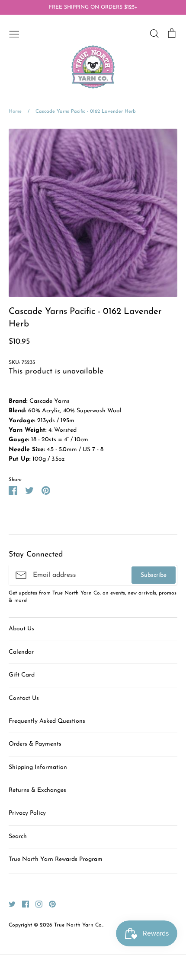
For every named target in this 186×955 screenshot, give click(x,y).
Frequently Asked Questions (47, 721)
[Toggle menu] (14, 33)
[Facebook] (22, 904)
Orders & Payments (35, 744)
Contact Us (24, 698)
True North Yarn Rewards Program (56, 859)
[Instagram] (35, 904)
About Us (21, 629)
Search (18, 836)
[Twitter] (9, 904)
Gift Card (22, 675)
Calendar (21, 652)
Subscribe (154, 575)
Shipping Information (38, 767)
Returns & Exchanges (37, 790)
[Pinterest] (49, 904)
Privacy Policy (27, 813)
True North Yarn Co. (78, 925)
